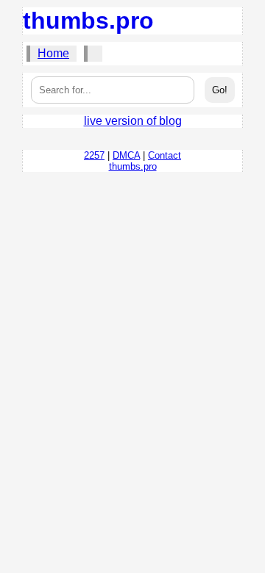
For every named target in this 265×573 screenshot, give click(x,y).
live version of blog (133, 121)
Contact (164, 155)
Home (53, 53)
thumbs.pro (88, 20)
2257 (94, 155)
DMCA (126, 155)
